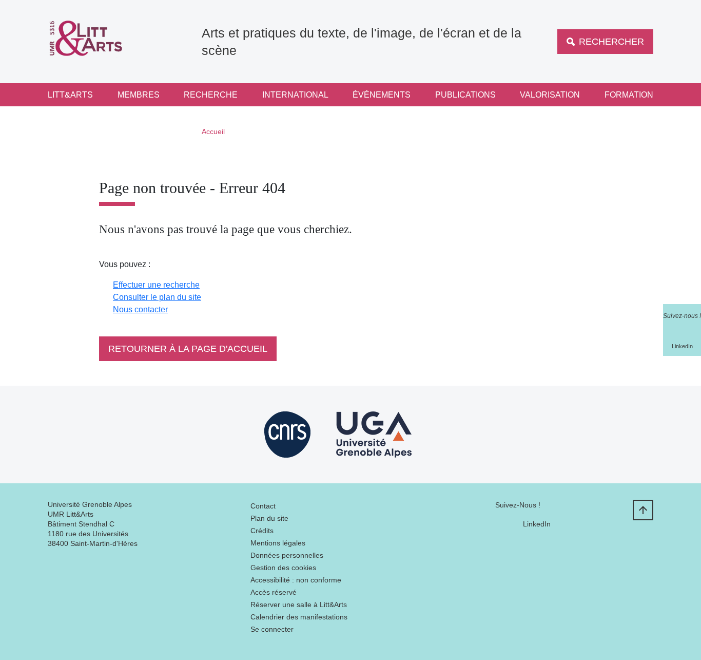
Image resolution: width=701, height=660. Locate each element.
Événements (382, 94)
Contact (263, 506)
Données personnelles (286, 555)
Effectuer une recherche (156, 284)
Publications (465, 94)
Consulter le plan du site (157, 297)
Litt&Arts (70, 94)
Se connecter (272, 629)
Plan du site (269, 518)
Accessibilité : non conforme (295, 580)
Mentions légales (277, 543)
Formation (629, 94)
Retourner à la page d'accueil (187, 349)
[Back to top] (643, 510)
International (295, 94)
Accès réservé (273, 592)
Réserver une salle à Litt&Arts (298, 604)
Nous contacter (140, 309)
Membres (139, 94)
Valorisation (550, 94)
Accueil (213, 131)
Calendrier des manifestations (298, 617)
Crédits (262, 530)
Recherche (211, 94)
